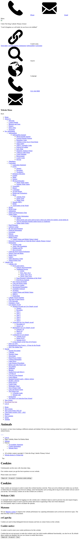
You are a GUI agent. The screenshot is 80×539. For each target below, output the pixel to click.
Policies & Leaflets (22, 147)
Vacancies (12, 129)
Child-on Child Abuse (23, 152)
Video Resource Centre (16, 258)
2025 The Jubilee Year (15, 347)
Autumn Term (20, 197)
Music (14, 195)
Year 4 (18, 317)
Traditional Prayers (22, 269)
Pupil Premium (13, 225)
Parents (7, 349)
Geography (15, 186)
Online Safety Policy (22, 223)
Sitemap (7, 441)
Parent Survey (13, 382)
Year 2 (18, 313)
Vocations (15, 290)
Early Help (19, 149)
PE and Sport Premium (16, 228)
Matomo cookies (11, 512)
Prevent (18, 159)
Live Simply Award (15, 304)
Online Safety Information (20, 216)
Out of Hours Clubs (15, 388)
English (14, 175)
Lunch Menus (13, 377)
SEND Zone (12, 209)
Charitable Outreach (18, 289)
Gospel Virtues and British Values (22, 292)
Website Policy (13, 448)
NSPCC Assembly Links (24, 145)
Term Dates (12, 356)
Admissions (22, 45)
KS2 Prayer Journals (22, 280)
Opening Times (13, 235)
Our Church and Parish (19, 281)
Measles (11, 370)
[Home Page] (1, 20)
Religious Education (18, 174)
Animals (7, 419)
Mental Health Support (23, 136)
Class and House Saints (19, 283)
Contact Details (13, 122)
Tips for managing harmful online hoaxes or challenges (33, 221)
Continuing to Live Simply (20, 335)
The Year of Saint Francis (16, 299)
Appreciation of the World (20, 205)
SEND (11, 207)
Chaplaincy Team (14, 303)
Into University (17, 250)
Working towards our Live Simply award (25, 306)
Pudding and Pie (17, 248)
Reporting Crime (21, 140)
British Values (13, 237)
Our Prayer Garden (18, 285)
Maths (14, 177)
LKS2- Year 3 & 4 (26, 274)
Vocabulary (19, 172)
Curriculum (38, 45)
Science (14, 179)
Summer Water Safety (23, 184)
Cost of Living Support (16, 375)
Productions (16, 296)
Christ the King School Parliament (19, 251)
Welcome (11, 120)
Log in (7, 404)
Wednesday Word (14, 386)
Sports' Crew (13, 255)
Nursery (11, 126)
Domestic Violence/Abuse (24, 151)
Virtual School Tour (15, 260)
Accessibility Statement (16, 444)
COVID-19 (12, 373)
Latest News (12, 361)
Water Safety (20, 143)
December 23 (20, 324)
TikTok (18, 218)
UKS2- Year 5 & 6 (26, 276)
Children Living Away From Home (27, 142)
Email (66, 15)
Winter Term (20, 200)
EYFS (14, 166)
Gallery (11, 257)
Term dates (4, 45)
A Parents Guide (17, 393)
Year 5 (18, 319)
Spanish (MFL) (17, 202)
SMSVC (15, 294)
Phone (32, 15)
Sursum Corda (16, 244)
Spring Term (20, 198)
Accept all (11, 478)
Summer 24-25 (21, 340)
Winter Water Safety (22, 182)
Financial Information (15, 230)
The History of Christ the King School (20, 398)
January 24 (19, 326)
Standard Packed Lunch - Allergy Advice (21, 379)
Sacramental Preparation (19, 287)
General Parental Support (24, 138)
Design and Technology (19, 193)
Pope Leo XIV (13, 343)
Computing (15, 189)
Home (6, 117)
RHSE (14, 204)
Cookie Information (15, 446)
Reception (19, 170)
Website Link (16, 395)
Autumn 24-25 (20, 336)
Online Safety (13, 214)
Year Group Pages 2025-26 (13, 410)
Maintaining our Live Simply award (23, 327)
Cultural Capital (13, 227)
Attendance (12, 161)
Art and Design (17, 191)
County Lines (20, 158)
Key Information (10, 131)
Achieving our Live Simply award (23, 322)
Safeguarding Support (19, 135)
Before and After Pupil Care (17, 365)
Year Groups (8, 400)
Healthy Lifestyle (14, 381)
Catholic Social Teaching (16, 297)
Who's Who (12, 128)
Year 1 (18, 312)
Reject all (4, 478)
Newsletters (12, 366)
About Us (8, 119)
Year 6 (18, 320)
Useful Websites (21, 154)
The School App (14, 391)
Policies (16, 45)
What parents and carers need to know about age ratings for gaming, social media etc (42, 220)
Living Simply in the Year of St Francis (24, 342)
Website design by (14, 455)
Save (17, 537)
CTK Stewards (13, 301)
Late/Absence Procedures (16, 363)
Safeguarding (31, 45)
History (14, 188)
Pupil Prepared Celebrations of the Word (28, 278)
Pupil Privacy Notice (15, 358)
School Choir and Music (16, 253)
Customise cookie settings (23, 478)
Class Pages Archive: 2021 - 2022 (15, 412)
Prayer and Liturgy (18, 266)
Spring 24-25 (20, 338)
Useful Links (13, 384)
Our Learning (9, 416)
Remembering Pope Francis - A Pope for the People (24, 345)
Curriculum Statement (19, 165)
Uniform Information (15, 359)
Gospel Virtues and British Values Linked (25, 239)
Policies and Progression (23, 267)
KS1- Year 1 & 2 (25, 273)
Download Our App (11, 402)
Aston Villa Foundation (19, 246)
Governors (12, 232)
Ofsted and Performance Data (18, 212)
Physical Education (18, 181)
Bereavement (20, 156)
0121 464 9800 (35, 91)
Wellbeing (12, 368)
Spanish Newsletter (14, 350)
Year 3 (18, 315)
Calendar (10, 45)
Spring (7, 418)
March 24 (19, 331)
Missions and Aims (14, 124)
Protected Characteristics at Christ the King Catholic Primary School (30, 241)
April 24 (19, 333)
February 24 (20, 329)
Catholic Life (9, 262)
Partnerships (12, 243)
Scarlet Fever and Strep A (16, 372)
